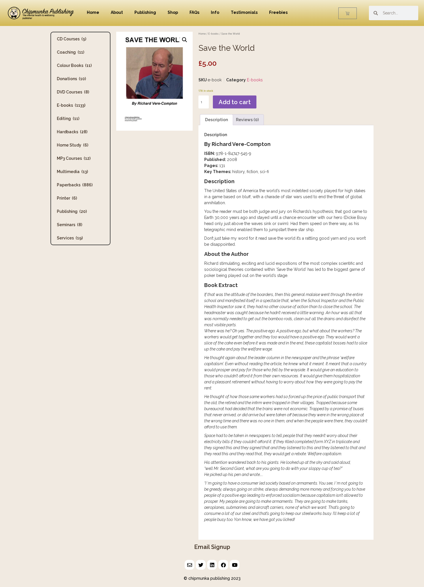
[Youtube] (234, 565)
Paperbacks (75, 185)
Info (215, 12)
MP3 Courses (74, 158)
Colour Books (74, 65)
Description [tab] (216, 119)
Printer (67, 198)
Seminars (69, 224)
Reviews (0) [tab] (247, 119)
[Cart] (347, 13)
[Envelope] (189, 565)
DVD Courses (73, 92)
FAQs (194, 12)
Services (70, 238)
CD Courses (71, 39)
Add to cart (235, 102)
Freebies (278, 12)
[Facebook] (223, 565)
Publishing (145, 12)
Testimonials (244, 12)
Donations (71, 78)
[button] (184, 40)
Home (93, 12)
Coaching (70, 52)
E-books (71, 105)
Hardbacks (72, 132)
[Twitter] (201, 565)
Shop (173, 12)
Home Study (72, 145)
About (117, 12)
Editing (68, 118)
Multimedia (72, 171)
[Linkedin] (212, 565)
